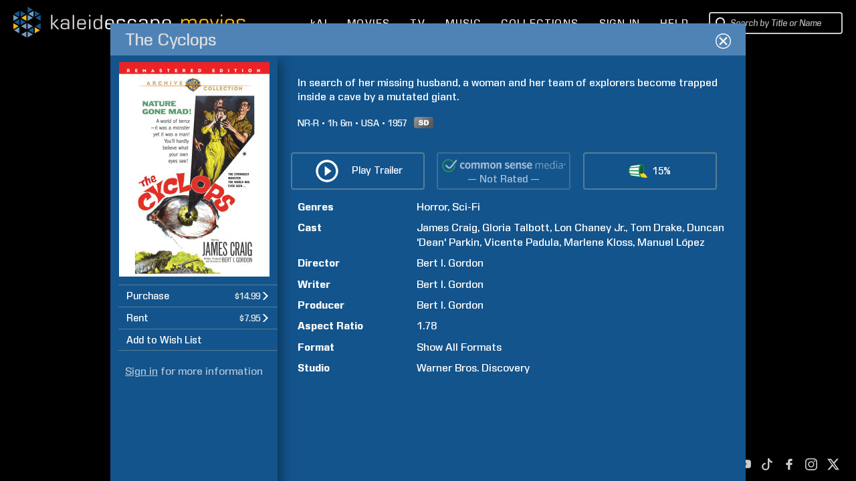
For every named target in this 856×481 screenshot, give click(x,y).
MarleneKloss (598, 242)
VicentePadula (521, 242)
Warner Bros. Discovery (473, 367)
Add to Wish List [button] (164, 340)
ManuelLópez (671, 242)
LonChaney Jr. (589, 227)
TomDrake (656, 227)
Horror (432, 206)
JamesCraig (447, 227)
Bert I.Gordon (450, 263)
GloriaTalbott (516, 227)
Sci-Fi (466, 206)
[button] (198, 296)
